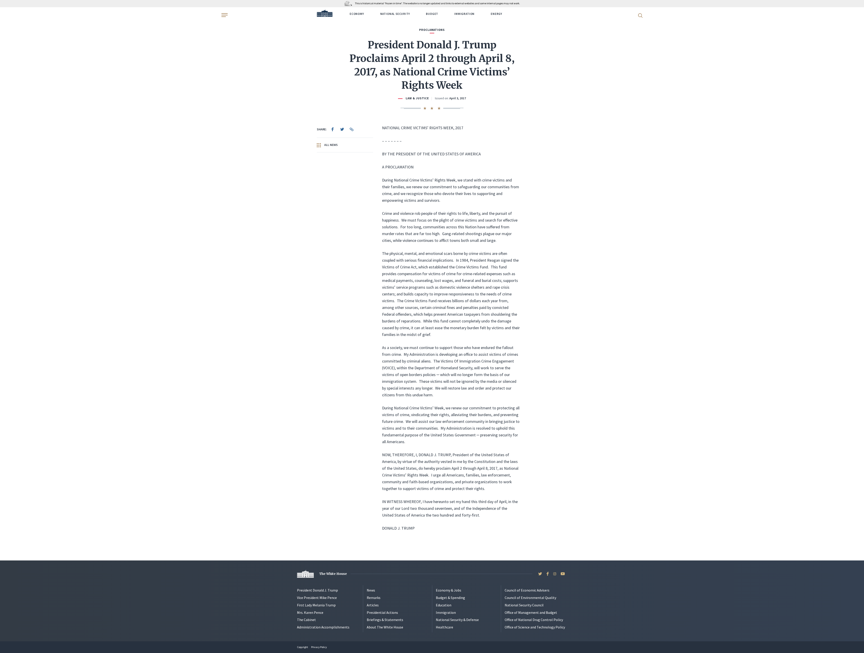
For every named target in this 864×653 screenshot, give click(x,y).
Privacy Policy (319, 647)
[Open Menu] (224, 15)
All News (331, 145)
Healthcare (444, 627)
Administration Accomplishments (323, 627)
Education (443, 605)
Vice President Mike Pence (317, 597)
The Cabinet (306, 619)
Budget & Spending (450, 597)
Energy (496, 14)
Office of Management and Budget (531, 612)
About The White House (385, 627)
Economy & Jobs (448, 590)
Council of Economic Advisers (527, 590)
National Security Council (524, 605)
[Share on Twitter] (342, 129)
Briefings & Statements (385, 619)
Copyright (302, 647)
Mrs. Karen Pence (310, 612)
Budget (432, 14)
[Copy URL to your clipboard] (351, 129)
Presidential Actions (382, 612)
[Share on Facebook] (332, 129)
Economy (357, 14)
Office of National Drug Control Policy (534, 619)
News (371, 590)
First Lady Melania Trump (316, 605)
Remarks (373, 597)
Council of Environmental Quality (530, 597)
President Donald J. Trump (317, 590)
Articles (373, 605)
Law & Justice (417, 98)
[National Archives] (349, 3)
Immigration (464, 14)
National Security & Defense (457, 619)
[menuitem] (332, 129)
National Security (395, 14)
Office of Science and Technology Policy (535, 627)
